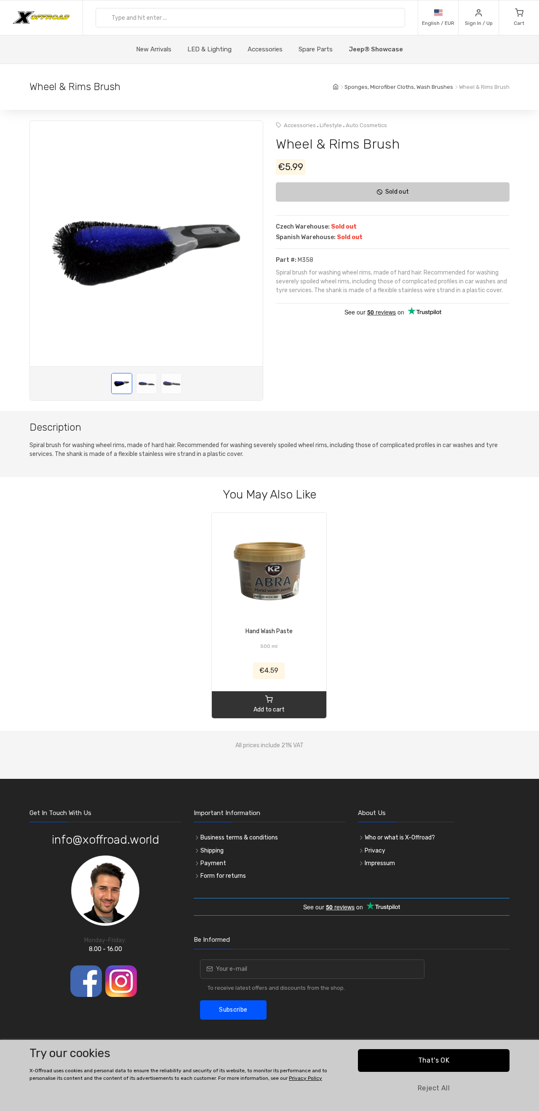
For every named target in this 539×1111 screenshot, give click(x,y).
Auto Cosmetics (366, 125)
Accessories (265, 49)
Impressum (380, 863)
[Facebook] (86, 981)
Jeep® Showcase (376, 49)
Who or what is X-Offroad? (400, 837)
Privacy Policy (305, 1078)
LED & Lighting (209, 49)
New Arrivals (153, 49)
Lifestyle (331, 125)
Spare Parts (316, 49)
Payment (213, 863)
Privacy (375, 850)
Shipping (212, 850)
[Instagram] (121, 981)
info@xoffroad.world (105, 840)
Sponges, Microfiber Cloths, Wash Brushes (398, 87)
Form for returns (223, 875)
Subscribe (233, 1009)
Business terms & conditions (239, 837)
